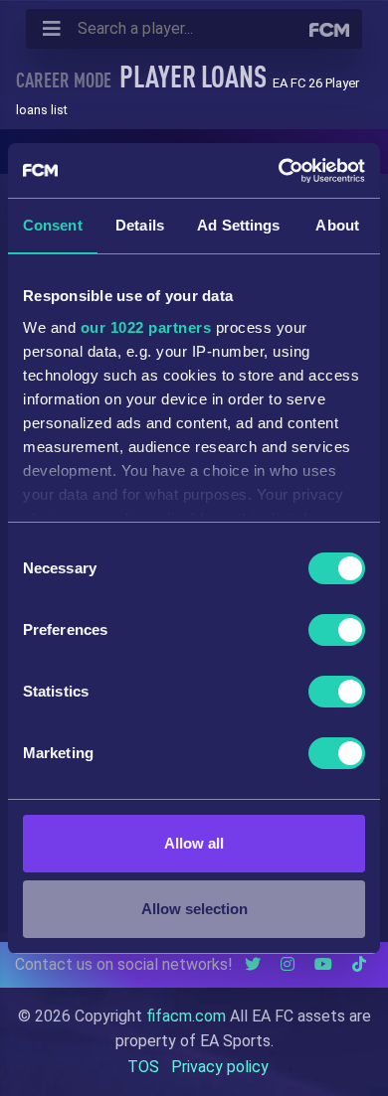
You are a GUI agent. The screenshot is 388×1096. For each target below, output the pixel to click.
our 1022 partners (146, 327)
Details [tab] (139, 225)
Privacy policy (220, 1066)
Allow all (194, 843)
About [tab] (337, 225)
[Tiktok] (359, 964)
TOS (143, 1066)
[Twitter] (253, 964)
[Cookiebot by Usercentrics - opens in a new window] (279, 171)
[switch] (336, 630)
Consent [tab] (53, 225)
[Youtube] (323, 964)
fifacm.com (186, 1016)
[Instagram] (287, 964)
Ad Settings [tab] (238, 225)
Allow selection (194, 908)
